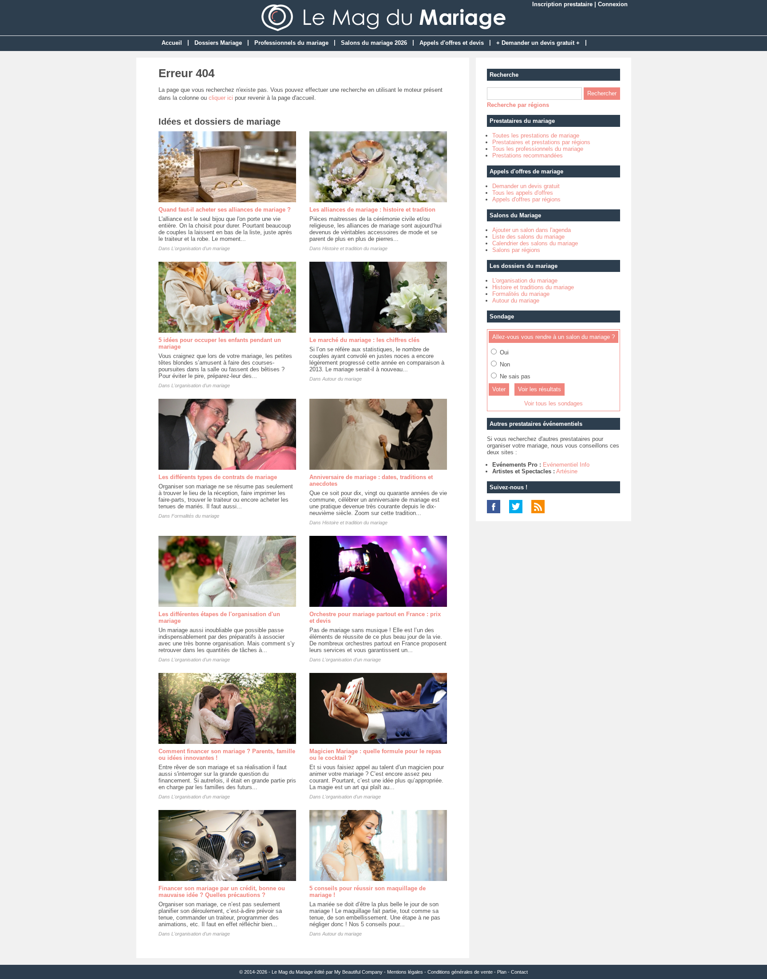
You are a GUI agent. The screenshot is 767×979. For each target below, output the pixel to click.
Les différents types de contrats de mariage (217, 477)
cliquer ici (221, 97)
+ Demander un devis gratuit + (538, 42)
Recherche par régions (518, 105)
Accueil (172, 42)
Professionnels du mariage (291, 42)
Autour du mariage (342, 378)
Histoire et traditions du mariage (533, 287)
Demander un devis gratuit (526, 186)
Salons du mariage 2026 (374, 42)
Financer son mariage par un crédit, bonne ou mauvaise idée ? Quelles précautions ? (221, 891)
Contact (519, 972)
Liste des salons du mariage (528, 236)
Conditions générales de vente (460, 972)
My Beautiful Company (358, 972)
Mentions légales (405, 972)
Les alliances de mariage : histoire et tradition (372, 209)
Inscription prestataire (562, 4)
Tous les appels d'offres (522, 192)
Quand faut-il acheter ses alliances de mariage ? (224, 209)
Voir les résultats (539, 389)
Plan (501, 972)
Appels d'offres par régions (526, 199)
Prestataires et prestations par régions (541, 142)
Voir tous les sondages (553, 403)
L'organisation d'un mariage (200, 248)
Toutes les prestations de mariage (535, 135)
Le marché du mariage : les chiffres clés (364, 340)
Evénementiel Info (566, 464)
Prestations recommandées (527, 155)
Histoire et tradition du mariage (354, 248)
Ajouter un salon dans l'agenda (531, 230)
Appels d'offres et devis (451, 42)
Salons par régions (516, 250)
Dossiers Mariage (218, 42)
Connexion (613, 4)
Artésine (566, 471)
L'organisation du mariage (524, 280)
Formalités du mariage (195, 516)
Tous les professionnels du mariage (537, 148)
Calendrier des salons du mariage (535, 243)
